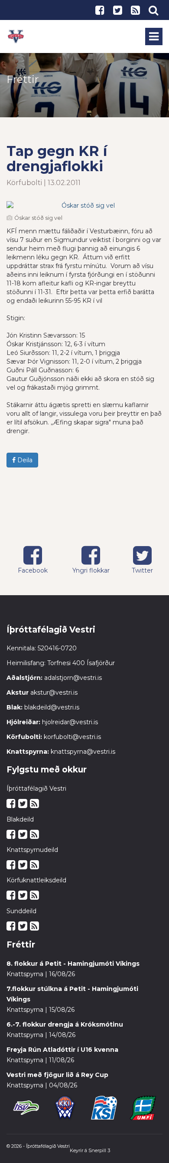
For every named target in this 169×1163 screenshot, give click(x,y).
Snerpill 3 (99, 1150)
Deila (24, 460)
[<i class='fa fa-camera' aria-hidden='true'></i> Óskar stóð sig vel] (84, 205)
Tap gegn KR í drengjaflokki (56, 158)
